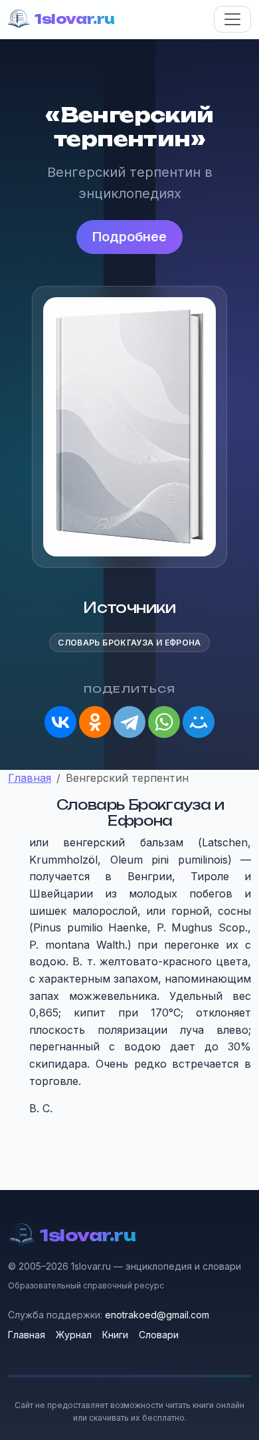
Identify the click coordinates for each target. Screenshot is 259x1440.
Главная (26, 1334)
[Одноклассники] (95, 722)
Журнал (74, 1334)
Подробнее (129, 237)
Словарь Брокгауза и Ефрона (129, 643)
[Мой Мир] (199, 722)
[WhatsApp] (164, 722)
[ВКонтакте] (60, 722)
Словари (159, 1334)
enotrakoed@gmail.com (157, 1314)
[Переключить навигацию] (232, 19)
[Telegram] (129, 722)
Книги (115, 1334)
